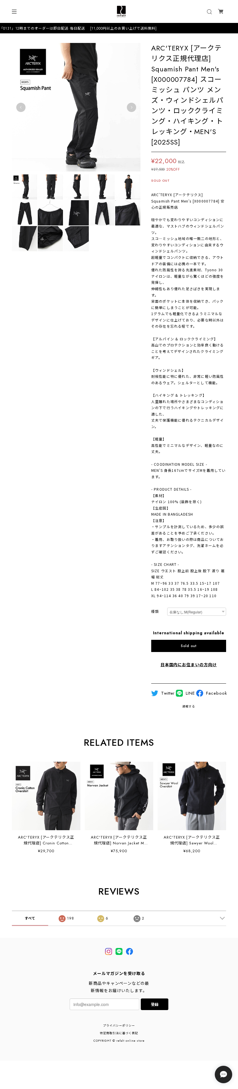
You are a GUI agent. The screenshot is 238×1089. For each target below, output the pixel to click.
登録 (154, 1004)
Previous (21, 107)
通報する (188, 706)
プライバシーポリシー (119, 1025)
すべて (30, 918)
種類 (155, 611)
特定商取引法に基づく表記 (119, 1033)
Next (131, 107)
